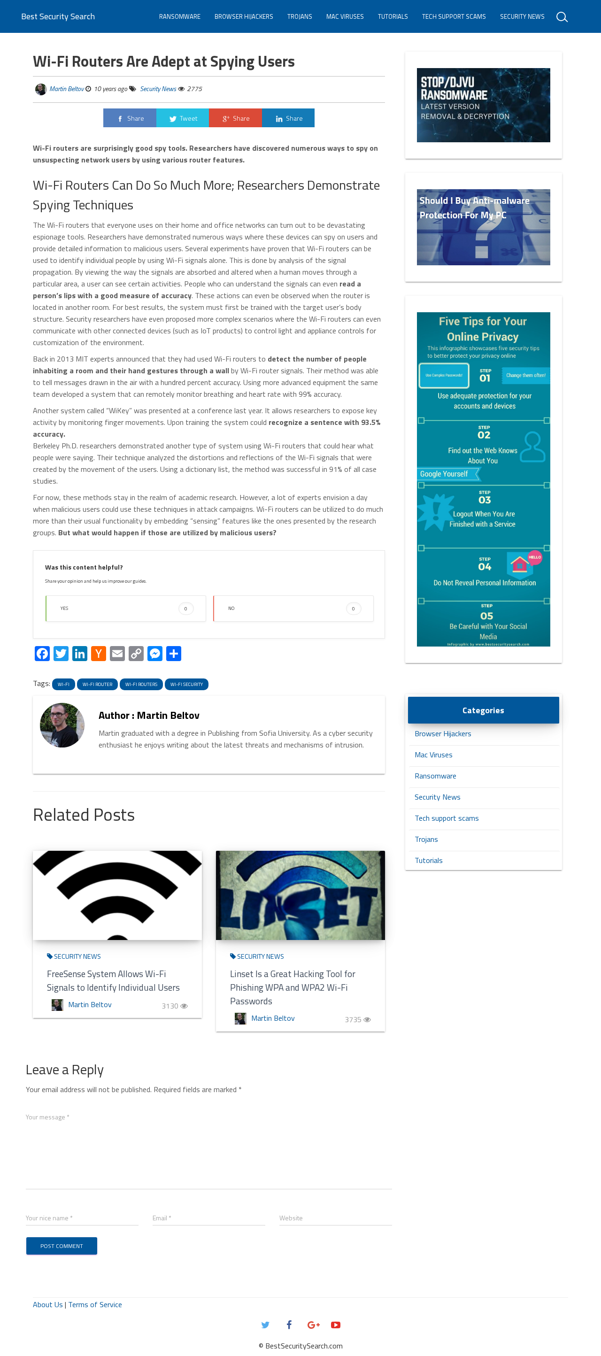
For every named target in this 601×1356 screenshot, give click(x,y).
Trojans (299, 16)
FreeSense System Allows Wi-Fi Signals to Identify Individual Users (113, 980)
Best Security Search (58, 16)
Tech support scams (454, 16)
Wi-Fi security (186, 684)
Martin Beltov (66, 88)
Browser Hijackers (244, 16)
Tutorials (393, 16)
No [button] (291, 608)
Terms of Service (95, 1304)
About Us (48, 1304)
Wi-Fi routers (141, 684)
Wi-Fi (63, 684)
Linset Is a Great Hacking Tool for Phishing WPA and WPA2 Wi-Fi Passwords (292, 987)
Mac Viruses (345, 16)
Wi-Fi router (97, 684)
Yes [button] (124, 608)
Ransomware (179, 16)
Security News (522, 16)
